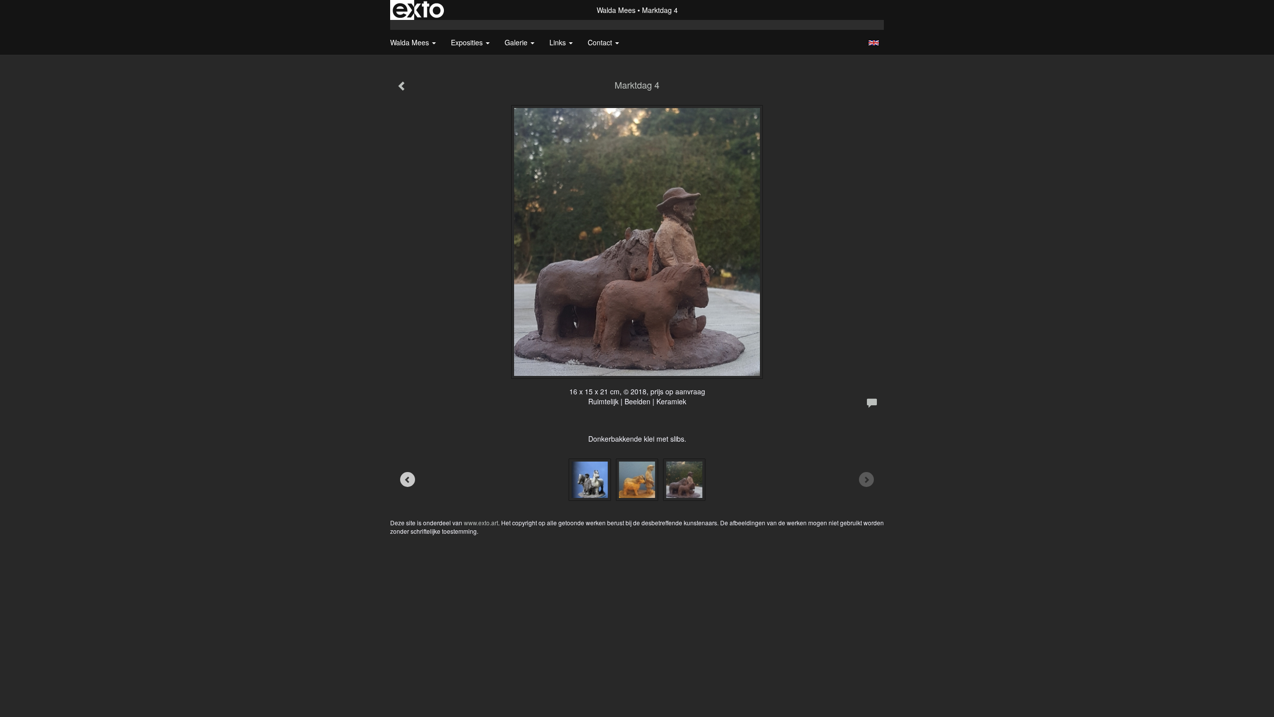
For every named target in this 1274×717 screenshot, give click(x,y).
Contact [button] (601, 42)
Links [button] (558, 42)
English (873, 43)
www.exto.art (481, 522)
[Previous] (407, 479)
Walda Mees (616, 10)
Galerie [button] (517, 42)
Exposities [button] (468, 42)
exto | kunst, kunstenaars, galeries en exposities (418, 10)
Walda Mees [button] (410, 42)
